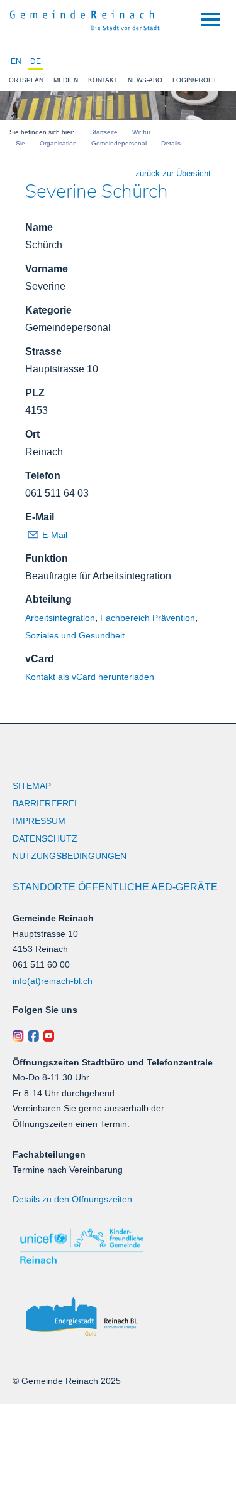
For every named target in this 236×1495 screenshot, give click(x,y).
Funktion (46, 558)
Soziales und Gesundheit (75, 635)
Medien (65, 80)
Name (39, 227)
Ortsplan (26, 80)
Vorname (46, 268)
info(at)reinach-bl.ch (53, 981)
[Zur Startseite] (84, 18)
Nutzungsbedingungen (69, 856)
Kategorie (48, 310)
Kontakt (103, 80)
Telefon (42, 475)
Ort (32, 434)
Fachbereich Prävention (147, 618)
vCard (39, 658)
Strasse (43, 351)
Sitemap (32, 786)
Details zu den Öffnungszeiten (72, 1199)
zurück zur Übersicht (173, 173)
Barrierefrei (45, 803)
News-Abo (145, 80)
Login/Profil (195, 80)
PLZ (35, 393)
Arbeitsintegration (60, 618)
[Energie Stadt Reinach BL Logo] (118, 1317)
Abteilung (48, 599)
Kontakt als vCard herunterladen (89, 677)
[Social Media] (118, 1036)
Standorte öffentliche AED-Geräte (115, 887)
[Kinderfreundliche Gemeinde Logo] (118, 1246)
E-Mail (39, 517)
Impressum (39, 821)
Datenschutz (45, 838)
